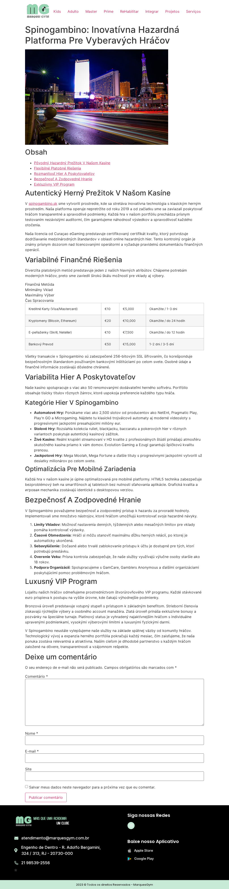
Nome (31, 733)
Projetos (172, 11)
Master (91, 11)
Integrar (152, 11)
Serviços (193, 11)
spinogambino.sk (43, 203)
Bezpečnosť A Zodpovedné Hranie (63, 179)
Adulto (73, 11)
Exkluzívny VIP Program (54, 184)
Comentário (36, 676)
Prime (108, 11)
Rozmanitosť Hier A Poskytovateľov (64, 173)
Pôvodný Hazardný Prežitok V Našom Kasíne (72, 163)
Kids (57, 11)
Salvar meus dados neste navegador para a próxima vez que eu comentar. (92, 787)
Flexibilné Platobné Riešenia (57, 168)
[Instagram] (131, 825)
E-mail (32, 751)
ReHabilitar (129, 11)
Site (28, 769)
